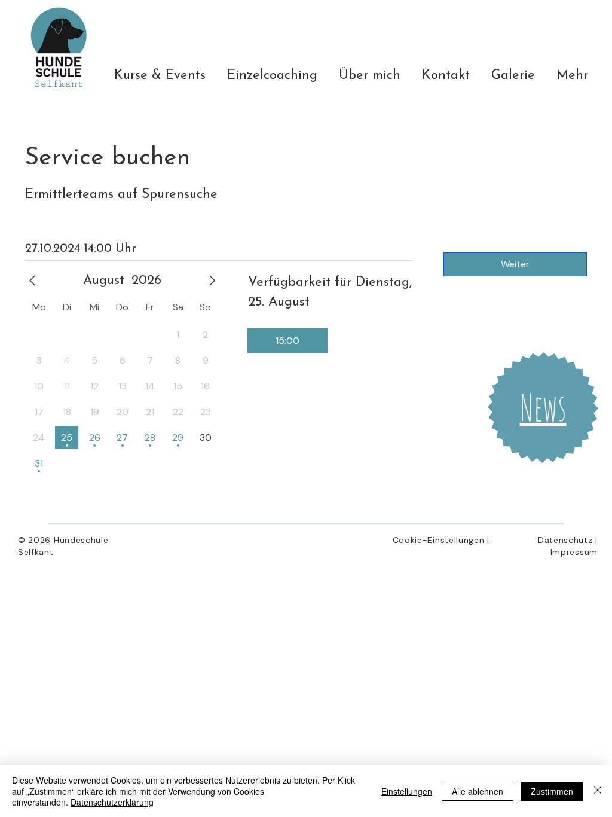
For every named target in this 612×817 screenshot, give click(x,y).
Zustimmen (552, 791)
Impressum (574, 552)
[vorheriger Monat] (32, 280)
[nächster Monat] (212, 280)
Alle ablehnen (477, 791)
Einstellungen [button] (406, 791)
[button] (543, 407)
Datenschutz (565, 540)
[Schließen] (597, 791)
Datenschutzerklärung (112, 802)
